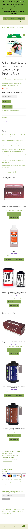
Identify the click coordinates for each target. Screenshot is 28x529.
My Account (4, 526)
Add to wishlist (7, 107)
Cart (21, 525)
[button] (24, 35)
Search (14, 526)
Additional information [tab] (7, 121)
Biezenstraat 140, (7, 451)
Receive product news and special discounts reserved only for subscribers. (13, 492)
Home (4, 27)
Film (8, 27)
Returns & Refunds (7, 461)
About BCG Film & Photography (10, 459)
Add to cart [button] (8, 259)
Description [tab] (4, 117)
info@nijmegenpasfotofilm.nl (10, 455)
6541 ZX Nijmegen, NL (17, 451)
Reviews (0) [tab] (4, 126)
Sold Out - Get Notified (14, 214)
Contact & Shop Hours (8, 457)
